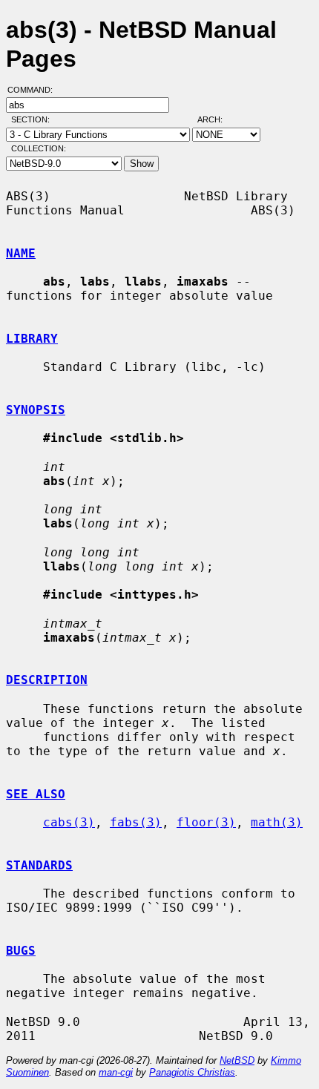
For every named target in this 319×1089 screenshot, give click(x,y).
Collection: (38, 148)
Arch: (216, 119)
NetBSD (237, 1060)
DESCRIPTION (47, 680)
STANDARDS (39, 865)
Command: (34, 89)
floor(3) (206, 822)
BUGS (21, 951)
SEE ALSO (35, 794)
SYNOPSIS (35, 410)
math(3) (277, 822)
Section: (33, 119)
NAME (21, 253)
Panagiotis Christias (192, 1072)
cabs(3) (69, 822)
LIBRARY (32, 339)
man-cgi (116, 1072)
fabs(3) (136, 822)
